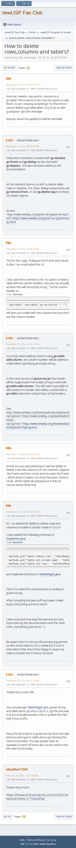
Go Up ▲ (51, 839)
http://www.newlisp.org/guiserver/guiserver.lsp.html (38, 220)
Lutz (9, 140)
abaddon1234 (17, 769)
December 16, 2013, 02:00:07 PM (22, 84)
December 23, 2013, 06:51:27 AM (22, 680)
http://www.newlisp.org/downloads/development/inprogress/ (37, 425)
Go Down (9, 67)
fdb (8, 78)
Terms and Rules (35, 839)
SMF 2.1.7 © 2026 (29, 844)
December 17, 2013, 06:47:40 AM (22, 146)
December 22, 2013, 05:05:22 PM (22, 511)
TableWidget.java (49, 574)
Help (22, 839)
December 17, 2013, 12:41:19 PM (22, 344)
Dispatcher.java (15, 538)
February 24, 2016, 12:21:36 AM (22, 775)
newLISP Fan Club (22, 12)
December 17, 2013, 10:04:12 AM (22, 248)
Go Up (7, 816)
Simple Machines (47, 844)
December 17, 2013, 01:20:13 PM (22, 454)
